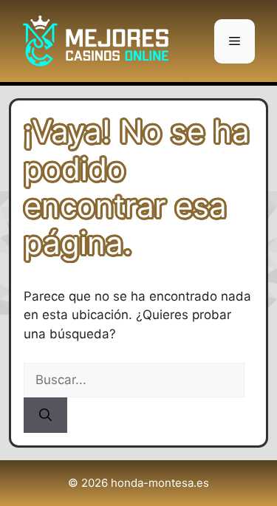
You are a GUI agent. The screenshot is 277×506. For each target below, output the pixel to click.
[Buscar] (45, 415)
